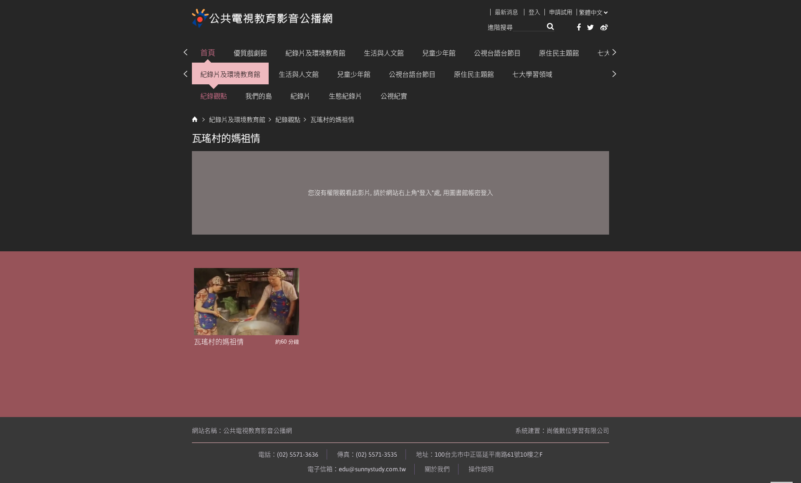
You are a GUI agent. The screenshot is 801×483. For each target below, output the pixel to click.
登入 (534, 12)
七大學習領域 (532, 74)
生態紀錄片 (345, 96)
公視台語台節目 (497, 53)
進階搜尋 (500, 27)
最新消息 (506, 12)
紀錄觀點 (213, 96)
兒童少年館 (439, 53)
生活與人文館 (384, 53)
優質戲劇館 (250, 53)
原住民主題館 (559, 53)
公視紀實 (393, 96)
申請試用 (560, 12)
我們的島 (258, 96)
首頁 (207, 52)
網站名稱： (242, 430)
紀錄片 (300, 96)
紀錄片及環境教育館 (315, 53)
